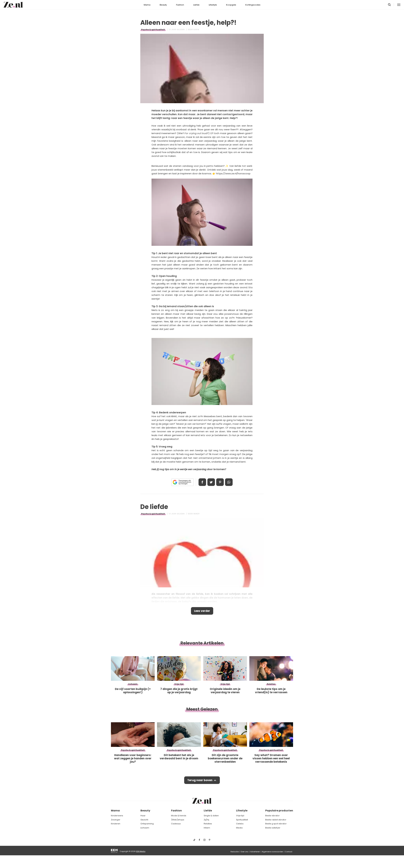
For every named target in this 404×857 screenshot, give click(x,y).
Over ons (244, 851)
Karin (196, 29)
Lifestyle (213, 4)
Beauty (163, 4)
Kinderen (115, 823)
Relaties (208, 823)
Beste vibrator (272, 815)
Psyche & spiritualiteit (153, 29)
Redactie (235, 851)
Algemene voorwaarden (272, 851)
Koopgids (231, 4)
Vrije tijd (240, 815)
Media (239, 827)
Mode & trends (178, 815)
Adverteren (255, 851)
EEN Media (140, 851)
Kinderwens (117, 815)
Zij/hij (206, 819)
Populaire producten (279, 810)
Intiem (207, 827)
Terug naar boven (199, 780)
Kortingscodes (252, 4)
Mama (147, 4)
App (229, 482)
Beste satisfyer (272, 827)
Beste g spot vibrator (276, 823)
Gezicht (144, 819)
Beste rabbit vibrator (275, 819)
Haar (143, 815)
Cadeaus (176, 823)
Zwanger (115, 819)
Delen (202, 482)
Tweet (211, 482)
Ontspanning (147, 823)
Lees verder (202, 611)
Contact (288, 851)
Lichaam (144, 827)
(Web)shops (177, 819)
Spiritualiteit (242, 819)
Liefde (196, 4)
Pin (220, 482)
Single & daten (211, 815)
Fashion (180, 4)
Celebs (240, 823)
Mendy (196, 514)
